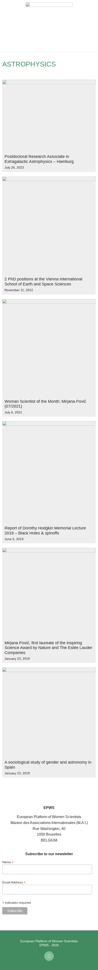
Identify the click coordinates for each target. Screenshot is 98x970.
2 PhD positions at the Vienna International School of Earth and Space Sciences (43, 281)
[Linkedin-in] (49, 956)
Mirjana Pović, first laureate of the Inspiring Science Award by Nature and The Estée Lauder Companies (48, 648)
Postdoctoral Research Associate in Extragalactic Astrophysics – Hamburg (39, 159)
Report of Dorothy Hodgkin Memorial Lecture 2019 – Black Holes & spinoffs (45, 530)
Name (8, 862)
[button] (6, 25)
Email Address (14, 882)
